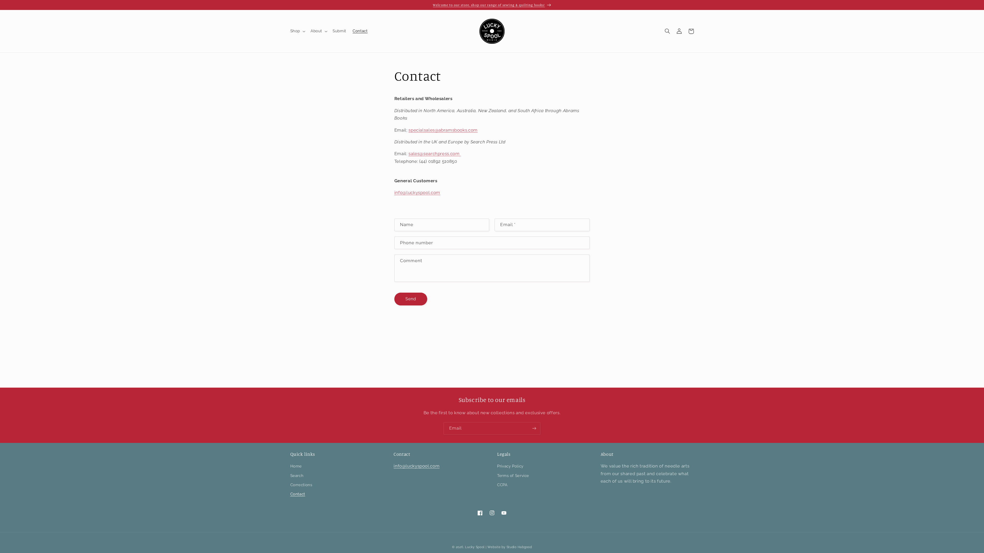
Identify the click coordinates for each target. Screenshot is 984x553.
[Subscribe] (534, 428)
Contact (297, 494)
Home (296, 466)
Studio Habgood (519, 547)
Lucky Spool (475, 547)
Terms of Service (513, 475)
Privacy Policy (510, 466)
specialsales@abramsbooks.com (443, 130)
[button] (297, 31)
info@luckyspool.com (417, 192)
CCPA (502, 485)
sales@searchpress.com (434, 153)
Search (297, 475)
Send (410, 298)
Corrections (301, 485)
